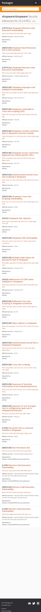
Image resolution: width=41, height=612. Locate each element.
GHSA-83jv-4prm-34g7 (24, 33)
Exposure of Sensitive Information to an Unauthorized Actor (19, 385)
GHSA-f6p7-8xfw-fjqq (23, 492)
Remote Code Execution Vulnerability (16, 466)
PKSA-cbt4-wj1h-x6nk (9, 492)
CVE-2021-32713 (22, 368)
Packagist (7, 2)
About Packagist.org (7, 603)
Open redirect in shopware (24, 323)
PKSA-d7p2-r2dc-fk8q (9, 93)
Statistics (3, 608)
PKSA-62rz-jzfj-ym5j (8, 414)
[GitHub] (38, 603)
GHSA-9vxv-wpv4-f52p (24, 451)
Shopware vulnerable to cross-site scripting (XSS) (18, 110)
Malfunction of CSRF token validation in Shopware (18, 280)
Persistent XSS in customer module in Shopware (17, 429)
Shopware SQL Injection (20, 218)
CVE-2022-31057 (21, 180)
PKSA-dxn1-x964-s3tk (9, 433)
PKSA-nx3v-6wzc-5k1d (9, 451)
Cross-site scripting (21, 364)
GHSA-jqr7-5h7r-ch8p (24, 53)
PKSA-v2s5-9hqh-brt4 (9, 33)
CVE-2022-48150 (20, 114)
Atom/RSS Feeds (6, 605)
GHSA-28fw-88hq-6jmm (24, 471)
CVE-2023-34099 (22, 93)
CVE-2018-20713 (23, 221)
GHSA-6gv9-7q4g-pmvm (24, 433)
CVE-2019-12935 (21, 202)
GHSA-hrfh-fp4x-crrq (24, 514)
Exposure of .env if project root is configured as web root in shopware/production (19, 408)
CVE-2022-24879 (21, 285)
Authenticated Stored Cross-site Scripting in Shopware (20, 175)
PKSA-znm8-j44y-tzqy (9, 158)
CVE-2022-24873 (21, 307)
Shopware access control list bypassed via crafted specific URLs (20, 153)
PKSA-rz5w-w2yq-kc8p (9, 53)
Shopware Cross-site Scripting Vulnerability (16, 197)
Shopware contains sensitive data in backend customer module (20, 132)
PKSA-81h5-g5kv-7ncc (9, 136)
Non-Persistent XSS (21, 447)
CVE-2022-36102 (21, 158)
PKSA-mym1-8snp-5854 (9, 221)
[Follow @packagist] (33, 603)
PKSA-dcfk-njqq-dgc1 (9, 326)
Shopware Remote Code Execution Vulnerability (18, 29)
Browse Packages (6, 611)
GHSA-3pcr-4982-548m (22, 414)
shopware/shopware (15, 16)
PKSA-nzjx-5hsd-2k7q (9, 348)
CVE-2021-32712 (21, 389)
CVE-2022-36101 (22, 136)
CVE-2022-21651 (21, 326)
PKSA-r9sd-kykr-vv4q (9, 307)
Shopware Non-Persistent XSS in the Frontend (19, 48)
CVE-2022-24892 (21, 263)
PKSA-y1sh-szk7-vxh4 (9, 389)
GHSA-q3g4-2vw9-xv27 (24, 73)
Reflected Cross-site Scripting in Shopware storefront (17, 302)
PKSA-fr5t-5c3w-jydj (8, 114)
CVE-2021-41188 (21, 348)
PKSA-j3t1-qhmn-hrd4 (9, 241)
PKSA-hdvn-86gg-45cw (9, 514)
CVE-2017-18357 (22, 241)
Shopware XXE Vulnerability (24, 238)
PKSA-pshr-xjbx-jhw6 (9, 471)
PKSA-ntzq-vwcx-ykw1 (9, 73)
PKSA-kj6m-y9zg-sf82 (9, 263)
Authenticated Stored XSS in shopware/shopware (20, 343)
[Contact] (29, 603)
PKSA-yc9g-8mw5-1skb (9, 368)
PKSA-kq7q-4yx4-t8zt (9, 285)
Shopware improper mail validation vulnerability (18, 88)
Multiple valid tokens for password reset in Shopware (18, 258)
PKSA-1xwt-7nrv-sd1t (9, 180)
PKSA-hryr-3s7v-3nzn (9, 202)
